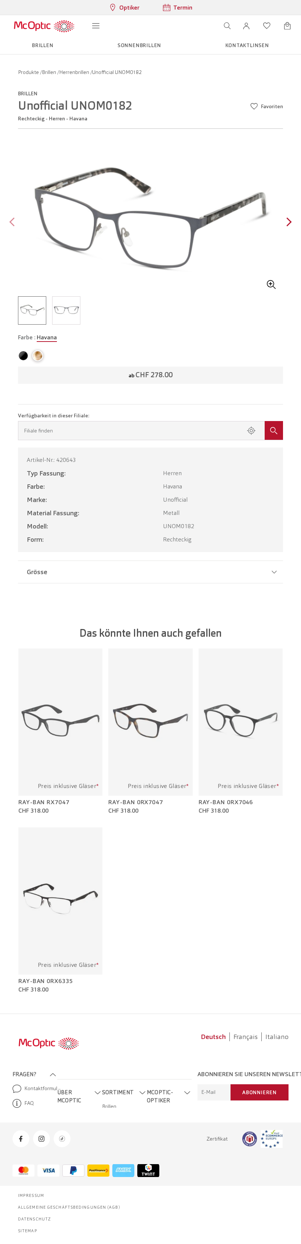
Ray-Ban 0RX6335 (45, 981)
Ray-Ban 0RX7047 (135, 802)
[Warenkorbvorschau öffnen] (287, 26)
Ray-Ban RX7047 (43, 802)
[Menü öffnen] (96, 26)
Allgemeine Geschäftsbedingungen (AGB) (69, 1207)
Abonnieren (259, 1092)
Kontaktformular (37, 1088)
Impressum (31, 1195)
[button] (246, 26)
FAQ (29, 1103)
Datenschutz (34, 1219)
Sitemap (27, 1230)
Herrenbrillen (74, 72)
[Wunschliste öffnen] (267, 26)
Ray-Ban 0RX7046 (226, 802)
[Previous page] (13, 222)
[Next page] (287, 222)
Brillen (49, 72)
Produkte (29, 72)
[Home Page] (44, 25)
